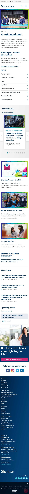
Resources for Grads (7, 88)
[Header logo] (7, 6)
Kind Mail (4, 85)
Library (3, 410)
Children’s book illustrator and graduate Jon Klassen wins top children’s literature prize (14, 297)
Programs (3, 380)
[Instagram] (12, 370)
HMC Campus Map (5, 454)
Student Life (4, 384)
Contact (3, 429)
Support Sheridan (6, 96)
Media (2, 403)
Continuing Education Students (9, 394)
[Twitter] (17, 370)
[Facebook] (8, 370)
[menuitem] (14, 74)
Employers (4, 401)
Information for (18, 1)
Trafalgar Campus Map (6, 464)
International (4, 385)
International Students (7, 392)
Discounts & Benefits (7, 77)
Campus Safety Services (7, 425)
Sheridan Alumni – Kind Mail (11, 180)
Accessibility (4, 418)
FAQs (2, 81)
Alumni (3, 398)
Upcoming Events (6, 99)
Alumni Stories (5, 74)
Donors (3, 399)
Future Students (5, 390)
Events (3, 408)
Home (3, 31)
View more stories (7, 112)
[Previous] (1, 136)
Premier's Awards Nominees (8, 262)
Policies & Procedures (6, 420)
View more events (6, 311)
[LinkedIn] (22, 370)
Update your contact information (9, 66)
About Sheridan (5, 387)
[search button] (21, 6)
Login (13, 1)
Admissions (4, 382)
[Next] (27, 136)
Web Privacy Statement (7, 423)
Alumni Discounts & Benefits (11, 211)
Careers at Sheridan (6, 416)
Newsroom (4, 406)
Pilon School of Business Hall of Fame (11, 259)
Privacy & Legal (5, 422)
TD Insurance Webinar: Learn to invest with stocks (12, 316)
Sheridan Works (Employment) (10, 92)
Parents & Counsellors (7, 396)
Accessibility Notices (5, 1)
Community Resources (7, 427)
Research (3, 411)
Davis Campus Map (5, 444)
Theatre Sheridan (5, 413)
